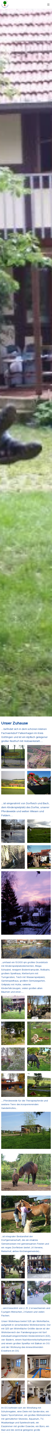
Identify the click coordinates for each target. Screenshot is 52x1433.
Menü (48, 4)
